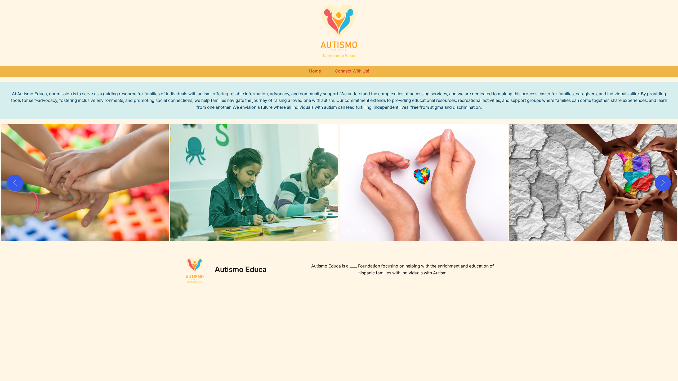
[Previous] (15, 183)
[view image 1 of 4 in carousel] (314, 231)
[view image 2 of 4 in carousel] (330, 231)
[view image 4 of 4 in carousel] (363, 231)
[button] (85, 182)
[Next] (663, 183)
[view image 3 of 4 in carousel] (347, 231)
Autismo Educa (240, 269)
